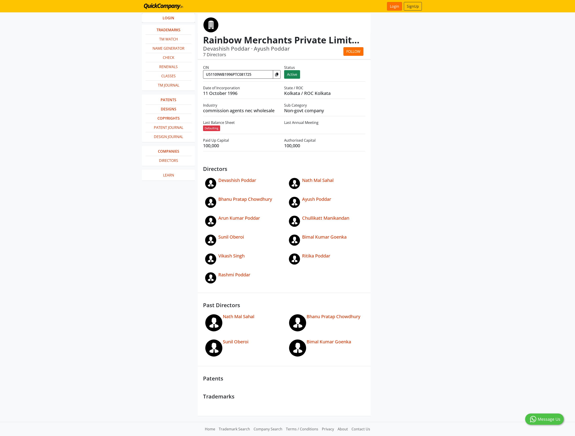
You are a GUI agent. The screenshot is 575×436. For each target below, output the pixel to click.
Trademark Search (234, 429)
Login (394, 6)
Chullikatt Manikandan (325, 218)
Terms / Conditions (302, 429)
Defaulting (211, 128)
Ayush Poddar (316, 199)
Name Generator (168, 48)
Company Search (268, 429)
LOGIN (168, 18)
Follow (353, 51)
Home (210, 429)
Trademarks (168, 29)
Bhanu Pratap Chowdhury (245, 199)
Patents (168, 99)
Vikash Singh (231, 256)
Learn (168, 175)
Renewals (168, 66)
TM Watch (168, 39)
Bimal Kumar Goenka (324, 237)
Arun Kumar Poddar (239, 218)
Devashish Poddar (237, 180)
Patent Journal (168, 127)
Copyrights (168, 118)
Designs (168, 109)
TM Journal (168, 85)
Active (292, 74)
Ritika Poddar (316, 256)
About (343, 429)
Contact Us (361, 429)
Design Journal (168, 136)
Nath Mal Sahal (318, 180)
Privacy (328, 429)
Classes (168, 76)
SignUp (413, 6)
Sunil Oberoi (231, 237)
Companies (168, 151)
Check (168, 57)
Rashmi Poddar (234, 275)
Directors (168, 160)
